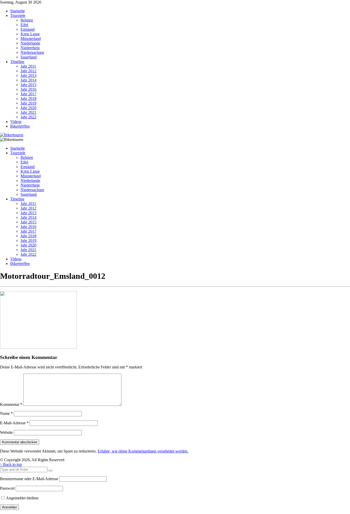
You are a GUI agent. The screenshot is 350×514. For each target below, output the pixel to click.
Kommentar (11, 404)
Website (6, 432)
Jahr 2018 (28, 98)
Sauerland (28, 57)
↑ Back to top (11, 464)
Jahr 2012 (28, 71)
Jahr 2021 (28, 112)
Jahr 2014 (28, 80)
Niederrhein (30, 48)
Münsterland (30, 38)
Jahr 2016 (28, 89)
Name (6, 413)
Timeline (17, 61)
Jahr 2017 (28, 94)
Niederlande (30, 43)
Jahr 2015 (28, 85)
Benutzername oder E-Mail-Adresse (29, 479)
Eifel (24, 25)
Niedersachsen (32, 52)
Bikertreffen (20, 126)
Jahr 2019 (28, 103)
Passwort (7, 488)
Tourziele (17, 15)
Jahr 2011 (28, 66)
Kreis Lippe (30, 34)
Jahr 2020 (28, 108)
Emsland (27, 29)
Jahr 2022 (28, 117)
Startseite (17, 11)
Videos (16, 121)
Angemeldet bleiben (21, 498)
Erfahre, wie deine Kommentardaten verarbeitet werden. (143, 451)
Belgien (26, 20)
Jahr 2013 (28, 75)
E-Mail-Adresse (14, 423)
